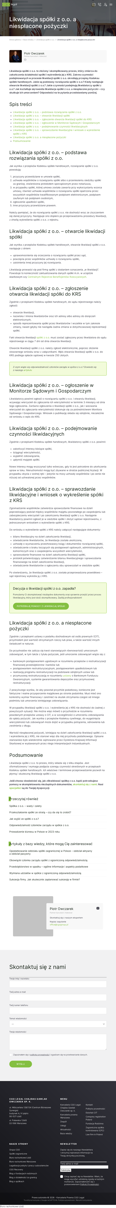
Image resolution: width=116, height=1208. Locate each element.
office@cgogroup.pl (59, 924)
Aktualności (65, 1129)
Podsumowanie (22, 141)
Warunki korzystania (84, 1200)
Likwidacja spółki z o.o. (45, 40)
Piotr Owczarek (34, 53)
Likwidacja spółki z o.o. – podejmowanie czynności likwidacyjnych (50, 126)
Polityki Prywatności (89, 1184)
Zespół (63, 1121)
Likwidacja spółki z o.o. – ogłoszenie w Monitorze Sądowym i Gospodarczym (56, 122)
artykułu (28, 370)
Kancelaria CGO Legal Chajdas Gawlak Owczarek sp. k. (70, 1108)
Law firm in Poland (94, 1134)
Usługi (63, 1125)
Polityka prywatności (95, 1108)
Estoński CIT (91, 1112)
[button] (111, 4)
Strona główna (15, 40)
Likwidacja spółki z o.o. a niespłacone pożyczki (39, 137)
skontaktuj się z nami (85, 784)
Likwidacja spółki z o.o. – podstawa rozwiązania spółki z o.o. (47, 112)
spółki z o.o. (43, 337)
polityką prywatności (39, 1054)
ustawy (67, 675)
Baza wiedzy (28, 40)
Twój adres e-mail (69, 1163)
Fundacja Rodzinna (94, 1123)
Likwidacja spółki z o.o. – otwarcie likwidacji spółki (41, 115)
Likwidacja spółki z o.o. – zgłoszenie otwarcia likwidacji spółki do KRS (52, 119)
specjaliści (15, 788)
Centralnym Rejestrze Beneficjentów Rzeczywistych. (57, 276)
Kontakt (89, 1105)
